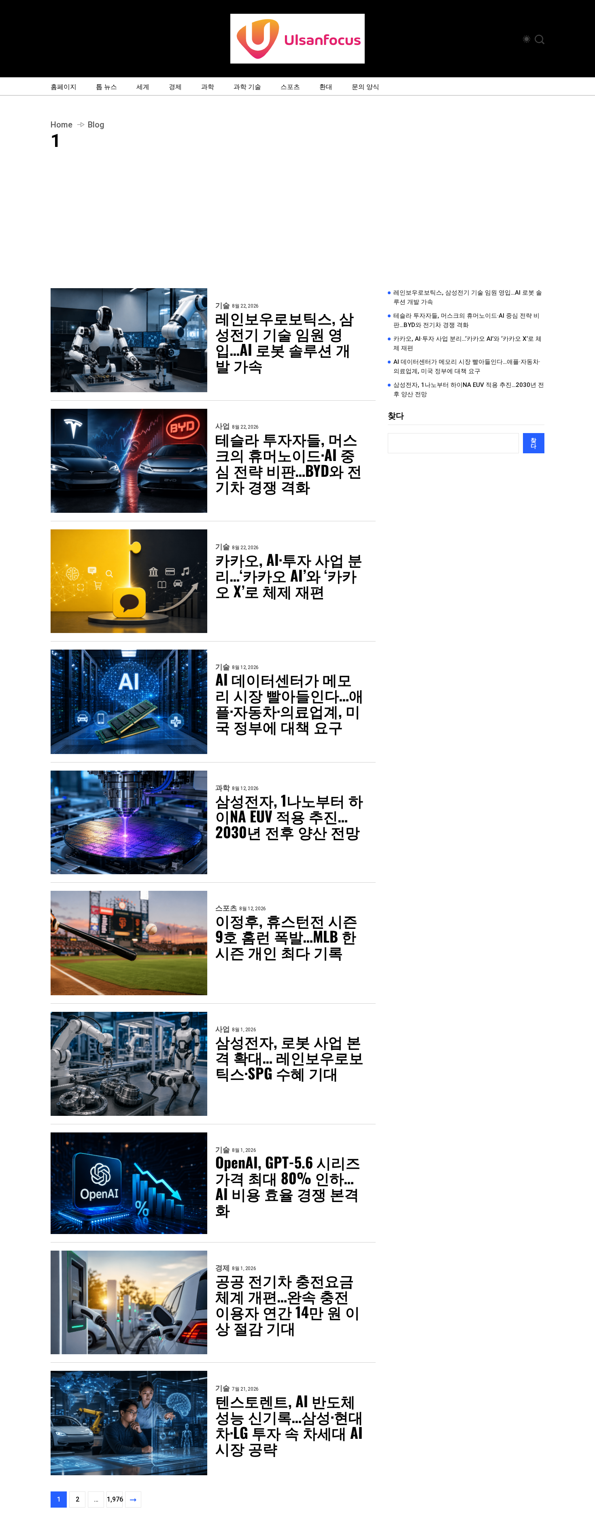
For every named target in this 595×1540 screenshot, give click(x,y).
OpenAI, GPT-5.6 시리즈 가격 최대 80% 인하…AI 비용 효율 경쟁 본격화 (287, 1185)
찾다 (396, 416)
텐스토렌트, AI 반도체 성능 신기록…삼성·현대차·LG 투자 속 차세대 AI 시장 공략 (289, 1424)
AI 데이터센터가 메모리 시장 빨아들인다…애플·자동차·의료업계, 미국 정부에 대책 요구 (289, 702)
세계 (142, 86)
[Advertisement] (297, 227)
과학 (207, 86)
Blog (96, 125)
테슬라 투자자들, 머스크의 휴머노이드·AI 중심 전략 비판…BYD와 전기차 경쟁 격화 (288, 462)
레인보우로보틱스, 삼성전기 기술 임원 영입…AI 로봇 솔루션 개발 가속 (284, 341)
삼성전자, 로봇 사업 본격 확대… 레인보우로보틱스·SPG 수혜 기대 (289, 1057)
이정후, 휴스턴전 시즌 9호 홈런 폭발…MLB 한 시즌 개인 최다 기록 (286, 936)
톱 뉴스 (106, 86)
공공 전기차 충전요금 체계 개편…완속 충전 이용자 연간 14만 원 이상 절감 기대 (287, 1303)
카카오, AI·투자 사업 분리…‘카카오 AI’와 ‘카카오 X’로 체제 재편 (288, 575)
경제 (175, 86)
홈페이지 (63, 86)
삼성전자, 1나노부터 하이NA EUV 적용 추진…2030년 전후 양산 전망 (289, 815)
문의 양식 (365, 86)
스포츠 (290, 86)
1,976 (115, 1499)
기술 (222, 306)
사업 (222, 426)
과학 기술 (247, 86)
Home (61, 125)
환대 (325, 86)
